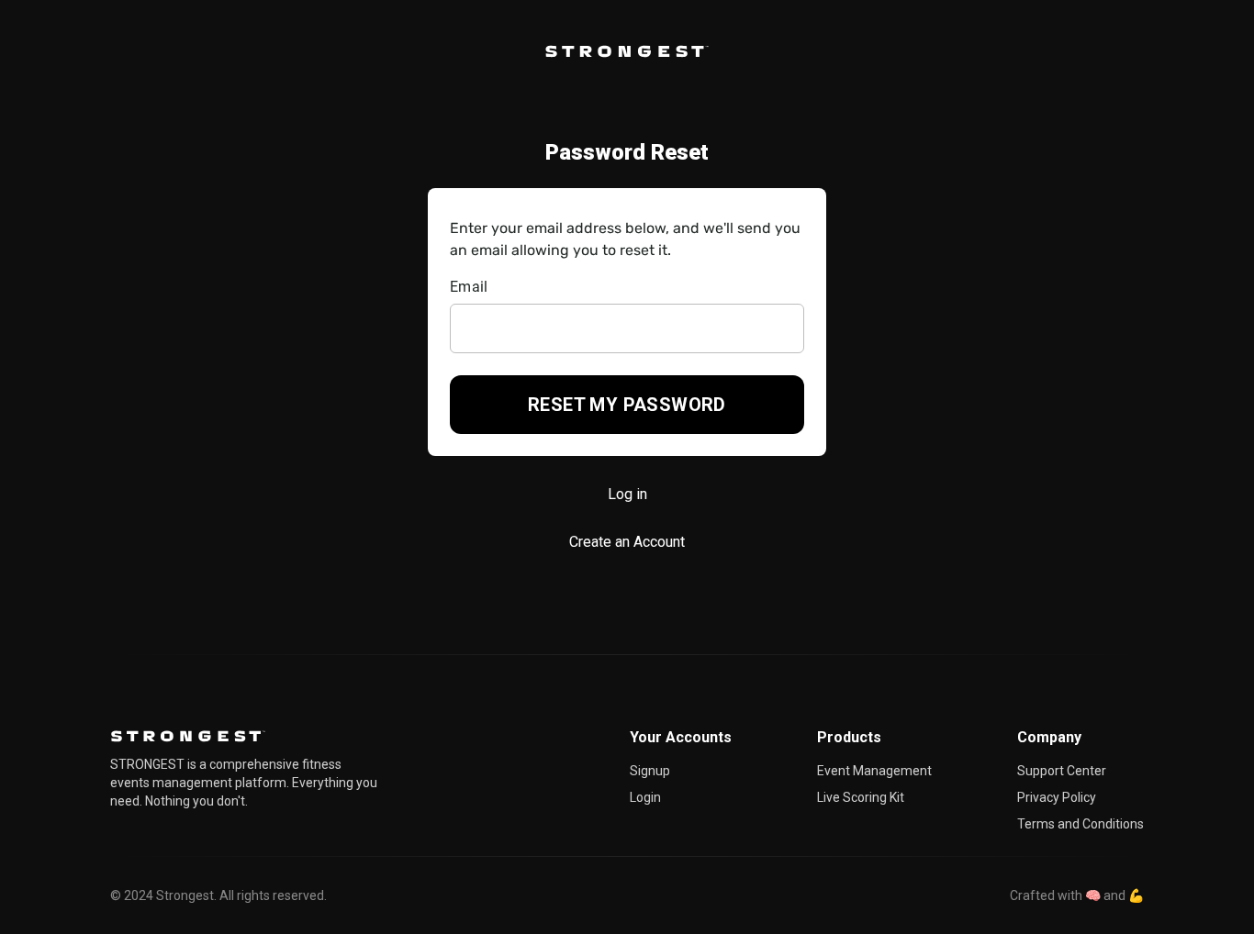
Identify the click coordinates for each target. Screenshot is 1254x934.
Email (469, 286)
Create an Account (627, 541)
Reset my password (627, 405)
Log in (627, 494)
